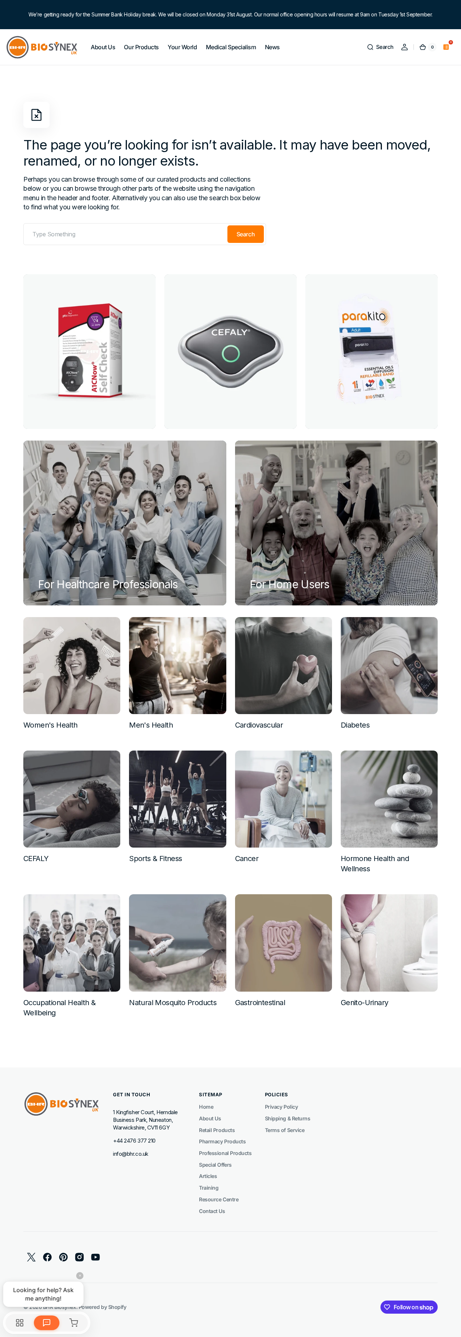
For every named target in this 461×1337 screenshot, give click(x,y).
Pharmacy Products (222, 1141)
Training (208, 1188)
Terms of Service (285, 1130)
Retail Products (217, 1130)
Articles (208, 1176)
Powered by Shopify (102, 1307)
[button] (380, 47)
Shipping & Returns (287, 1118)
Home (206, 1107)
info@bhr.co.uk (130, 1154)
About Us (210, 1118)
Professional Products (225, 1153)
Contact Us (212, 1211)
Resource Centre (218, 1199)
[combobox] (144, 234)
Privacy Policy (281, 1107)
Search (246, 234)
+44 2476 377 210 (134, 1141)
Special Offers (215, 1165)
